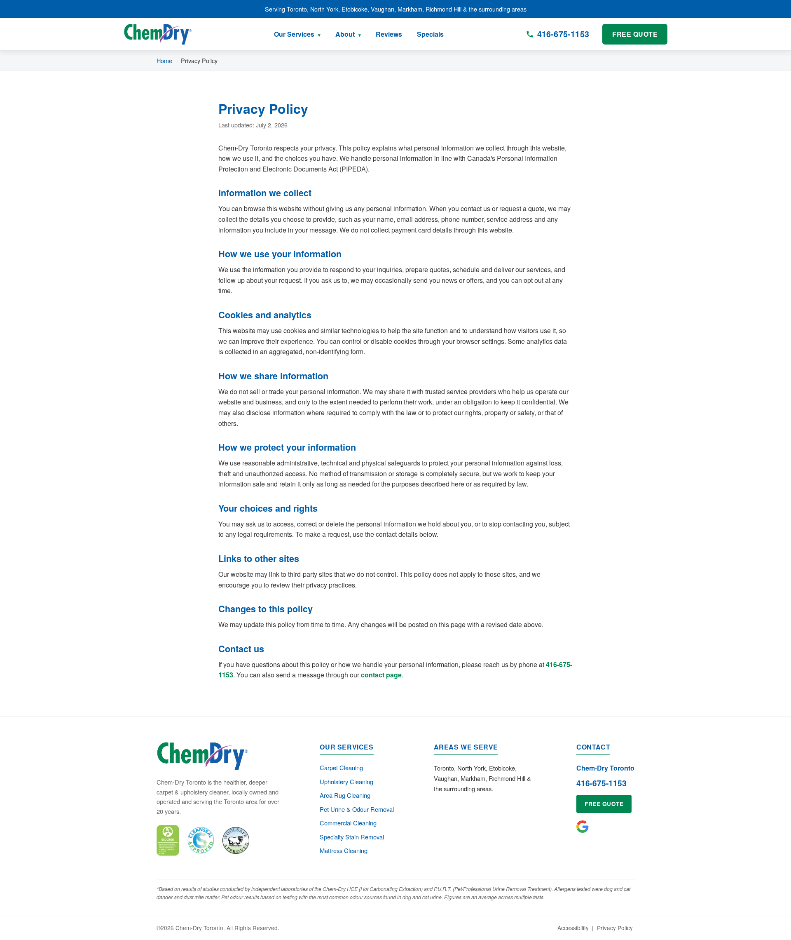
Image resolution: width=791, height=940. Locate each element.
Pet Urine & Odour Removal (357, 809)
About (345, 34)
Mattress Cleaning (343, 850)
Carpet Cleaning (341, 767)
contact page (381, 674)
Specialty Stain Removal (352, 836)
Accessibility (573, 928)
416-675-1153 (601, 783)
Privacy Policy (615, 928)
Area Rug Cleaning (345, 795)
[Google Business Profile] (582, 826)
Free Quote (635, 34)
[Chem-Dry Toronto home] (158, 34)
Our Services (294, 34)
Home (164, 60)
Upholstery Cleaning (346, 781)
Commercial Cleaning (348, 822)
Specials (430, 34)
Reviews (389, 34)
